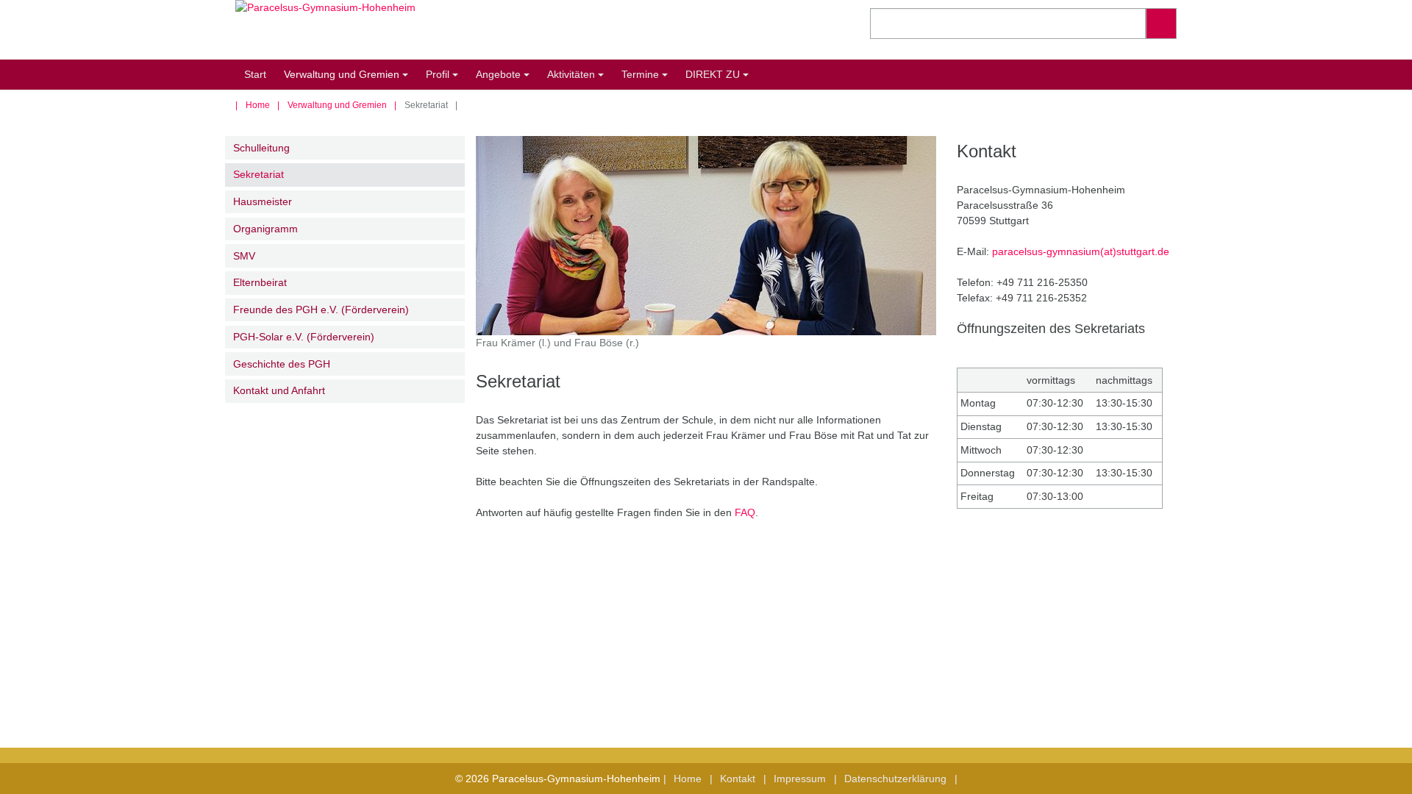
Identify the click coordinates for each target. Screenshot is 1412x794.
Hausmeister (262, 201)
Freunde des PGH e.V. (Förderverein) (321, 309)
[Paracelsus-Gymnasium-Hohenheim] (465, 30)
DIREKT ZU (719, 79)
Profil (444, 79)
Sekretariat (258, 174)
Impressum (800, 778)
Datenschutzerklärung (895, 778)
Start (255, 74)
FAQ (745, 512)
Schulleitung (261, 148)
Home (258, 105)
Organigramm (265, 229)
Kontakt (737, 778)
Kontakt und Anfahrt (279, 390)
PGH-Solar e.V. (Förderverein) (303, 337)
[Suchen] (1161, 23)
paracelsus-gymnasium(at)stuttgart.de (1080, 251)
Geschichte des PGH (281, 364)
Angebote (505, 79)
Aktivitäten (577, 79)
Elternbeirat (260, 282)
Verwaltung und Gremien (348, 79)
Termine (646, 79)
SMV (244, 256)
